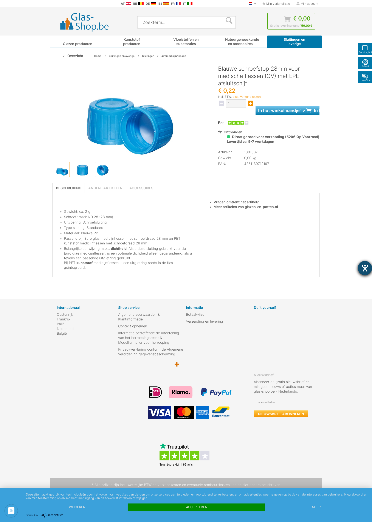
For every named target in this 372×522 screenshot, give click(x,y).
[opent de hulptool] (365, 268)
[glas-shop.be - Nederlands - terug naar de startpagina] (87, 22)
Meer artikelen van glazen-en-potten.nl (245, 207)
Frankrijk (63, 319)
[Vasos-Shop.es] (166, 3)
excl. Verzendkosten (247, 96)
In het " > (288, 110)
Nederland (65, 328)
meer (316, 507)
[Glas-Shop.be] (141, 3)
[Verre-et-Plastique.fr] (178, 3)
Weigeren (77, 507)
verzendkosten (169, 485)
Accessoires (141, 188)
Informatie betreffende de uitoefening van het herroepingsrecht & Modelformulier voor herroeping (148, 338)
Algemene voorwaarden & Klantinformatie (139, 316)
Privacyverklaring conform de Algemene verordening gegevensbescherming (150, 351)
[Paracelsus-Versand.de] (153, 3)
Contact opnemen (132, 326)
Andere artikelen (105, 188)
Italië (61, 324)
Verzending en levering (204, 321)
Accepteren (196, 507)
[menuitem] (59, 3)
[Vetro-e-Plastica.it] (189, 3)
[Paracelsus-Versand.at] (128, 3)
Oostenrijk (65, 314)
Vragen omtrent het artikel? (236, 202)
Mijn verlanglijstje (277, 3)
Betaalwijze (195, 314)
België (62, 333)
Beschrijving (68, 188)
